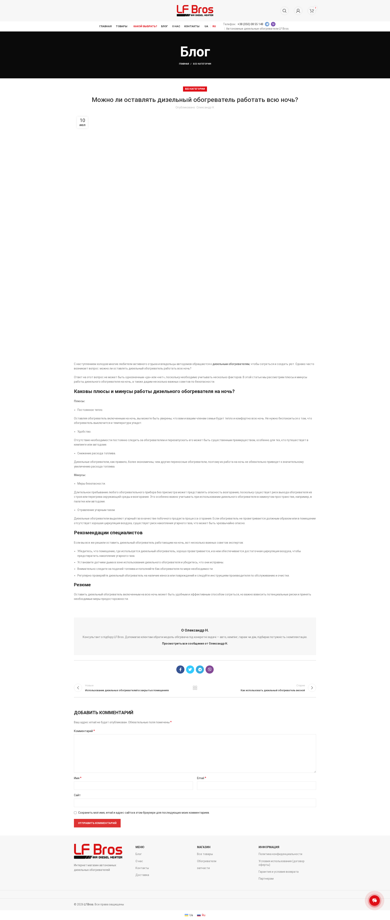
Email (201, 778)
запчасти (203, 868)
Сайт (77, 795)
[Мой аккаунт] (298, 11)
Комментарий (84, 731)
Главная (184, 64)
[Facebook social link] (180, 669)
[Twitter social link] (190, 669)
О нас (139, 861)
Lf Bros (88, 904)
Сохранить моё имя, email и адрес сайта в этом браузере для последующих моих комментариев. (144, 812)
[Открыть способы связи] (374, 900)
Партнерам (266, 878)
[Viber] (273, 24)
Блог (138, 854)
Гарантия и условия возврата (279, 871)
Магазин (203, 847)
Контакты (142, 868)
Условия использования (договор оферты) (281, 863)
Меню (139, 847)
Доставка (142, 875)
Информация (269, 847)
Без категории (202, 64)
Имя (77, 778)
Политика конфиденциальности (280, 854)
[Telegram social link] (200, 669)
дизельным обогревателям (230, 364)
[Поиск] (284, 11)
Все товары (205, 854)
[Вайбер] (210, 669)
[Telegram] (267, 24)
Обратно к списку (195, 688)
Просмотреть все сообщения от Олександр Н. (195, 643)
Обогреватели (206, 861)
